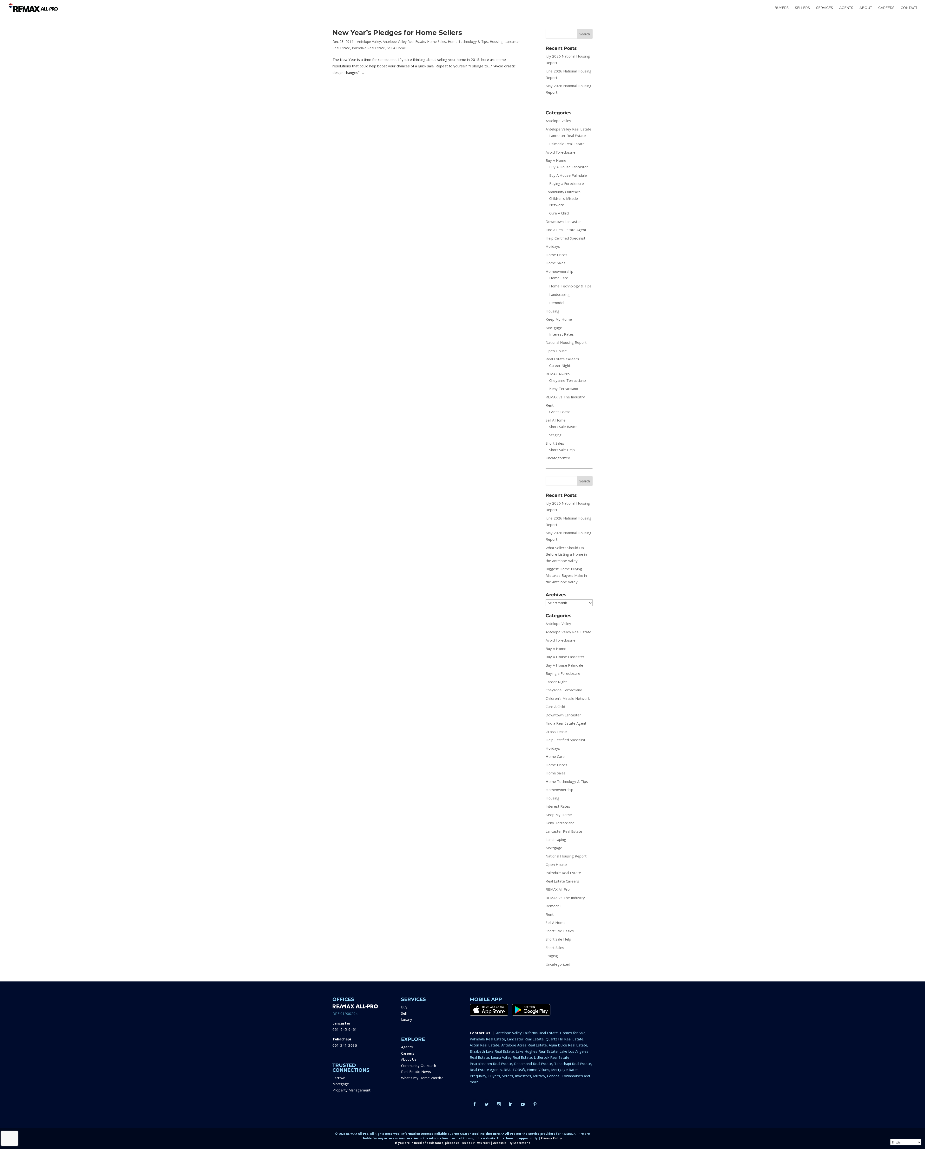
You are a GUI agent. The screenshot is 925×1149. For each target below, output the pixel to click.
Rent (550, 405)
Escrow (338, 1077)
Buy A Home (556, 160)
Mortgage (554, 327)
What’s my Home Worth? (422, 1077)
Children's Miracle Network (568, 698)
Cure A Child (559, 213)
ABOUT (865, 8)
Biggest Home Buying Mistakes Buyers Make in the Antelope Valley (566, 575)
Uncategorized (558, 457)
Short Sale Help (562, 449)
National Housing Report (566, 342)
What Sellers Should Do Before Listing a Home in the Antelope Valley (566, 554)
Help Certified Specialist (565, 238)
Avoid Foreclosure (560, 152)
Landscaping (559, 294)
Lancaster (341, 1023)
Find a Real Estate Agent (566, 229)
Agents (407, 1047)
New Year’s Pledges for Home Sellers (397, 32)
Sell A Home (396, 48)
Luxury (406, 1019)
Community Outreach (563, 191)
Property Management (351, 1090)
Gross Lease (559, 411)
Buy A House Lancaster (568, 166)
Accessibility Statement (511, 1143)
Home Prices (556, 254)
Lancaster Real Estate (567, 135)
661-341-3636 (344, 1045)
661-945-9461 (344, 1029)
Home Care (558, 277)
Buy (404, 1007)
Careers (407, 1053)
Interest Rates (561, 334)
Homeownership (559, 271)
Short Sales (555, 443)
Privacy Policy (551, 1138)
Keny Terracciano (563, 388)
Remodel (556, 302)
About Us (408, 1059)
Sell (404, 1013)
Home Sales (436, 41)
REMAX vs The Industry (565, 397)
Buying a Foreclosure (566, 183)
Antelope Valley (369, 41)
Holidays (553, 246)
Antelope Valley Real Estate (404, 41)
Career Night (559, 365)
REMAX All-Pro (558, 373)
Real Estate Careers (562, 359)
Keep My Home (559, 319)
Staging (555, 434)
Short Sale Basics (563, 426)
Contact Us (480, 1032)
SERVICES (824, 8)
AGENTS (846, 8)
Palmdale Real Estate (368, 48)
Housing (496, 41)
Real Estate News (416, 1071)
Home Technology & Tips (468, 41)
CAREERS (886, 8)
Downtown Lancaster (563, 221)
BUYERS (781, 8)
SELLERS (802, 8)
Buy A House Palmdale (568, 175)
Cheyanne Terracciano (567, 380)
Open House (556, 350)
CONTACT (909, 8)
